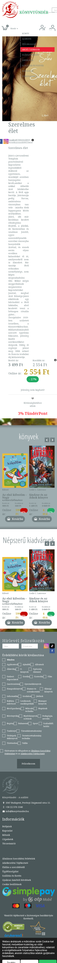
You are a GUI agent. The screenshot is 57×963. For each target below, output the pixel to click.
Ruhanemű (23, 723)
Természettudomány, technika (31, 737)
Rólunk (6, 834)
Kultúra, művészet (11, 702)
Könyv (25, 33)
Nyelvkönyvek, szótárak (31, 717)
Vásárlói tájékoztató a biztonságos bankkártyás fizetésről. (28, 917)
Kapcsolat (28, 70)
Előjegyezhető (30, 54)
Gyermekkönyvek (32, 684)
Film (50, 676)
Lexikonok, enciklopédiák (27, 702)
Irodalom (27, 696)
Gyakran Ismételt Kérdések (16, 880)
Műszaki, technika (29, 710)
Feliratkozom (28, 763)
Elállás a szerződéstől (13, 867)
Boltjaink (7, 826)
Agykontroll (12, 664)
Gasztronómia (13, 684)
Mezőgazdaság (14, 708)
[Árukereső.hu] (13, 927)
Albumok (39, 664)
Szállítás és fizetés (33, 65)
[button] (10, 27)
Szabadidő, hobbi (48, 725)
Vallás (25, 743)
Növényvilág (13, 715)
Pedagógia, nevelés (47, 717)
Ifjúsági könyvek (48, 690)
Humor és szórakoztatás (33, 690)
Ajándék (26, 38)
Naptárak (42, 708)
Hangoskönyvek (14, 688)
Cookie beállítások (11, 884)
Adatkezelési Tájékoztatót (33, 753)
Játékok (39, 696)
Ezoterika (38, 676)
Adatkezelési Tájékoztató (15, 862)
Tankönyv (11, 730)
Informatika (12, 696)
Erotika (26, 676)
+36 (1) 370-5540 (14, 807)
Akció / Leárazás (31, 49)
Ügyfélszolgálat (10, 871)
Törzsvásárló (29, 76)
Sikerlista (27, 60)
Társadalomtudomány (31, 730)
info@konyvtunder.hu (17, 811)
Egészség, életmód (37, 670)
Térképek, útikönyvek (12, 737)
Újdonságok (29, 44)
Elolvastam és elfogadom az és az (27, 752)
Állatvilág (11, 669)
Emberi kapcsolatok (12, 678)
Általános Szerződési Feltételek (18, 858)
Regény (10, 723)
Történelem (12, 743)
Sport (35, 723)
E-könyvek (24, 670)
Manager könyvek (42, 702)
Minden (10, 659)
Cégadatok (7, 839)
